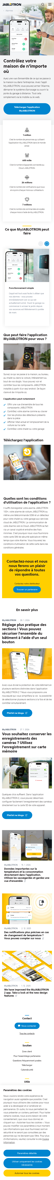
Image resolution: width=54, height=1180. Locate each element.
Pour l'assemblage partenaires (27, 1056)
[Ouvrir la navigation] (50, 4)
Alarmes (9, 10)
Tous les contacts (27, 1033)
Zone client (27, 1051)
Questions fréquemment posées (27, 1060)
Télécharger (27, 1065)
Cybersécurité (27, 1070)
